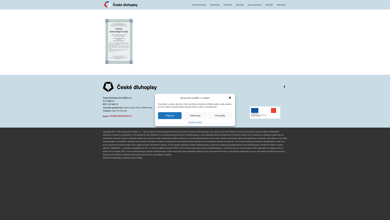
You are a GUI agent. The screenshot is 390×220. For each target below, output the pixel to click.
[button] (230, 98)
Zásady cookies (195, 122)
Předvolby (220, 115)
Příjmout (170, 115)
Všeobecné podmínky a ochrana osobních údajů (122, 158)
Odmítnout (195, 115)
